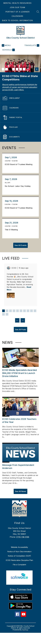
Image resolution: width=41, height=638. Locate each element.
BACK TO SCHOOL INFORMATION (17, 20)
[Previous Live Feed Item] (17, 320)
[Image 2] (6, 69)
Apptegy (25, 630)
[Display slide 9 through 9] (31, 310)
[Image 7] (24, 69)
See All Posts (20, 329)
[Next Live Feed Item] (23, 320)
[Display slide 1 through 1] (3, 310)
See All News (20, 491)
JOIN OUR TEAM (17, 7)
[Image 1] (3, 69)
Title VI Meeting (12, 230)
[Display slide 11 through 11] (3, 314)
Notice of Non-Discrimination (19, 551)
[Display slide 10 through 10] (35, 310)
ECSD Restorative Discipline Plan (19, 560)
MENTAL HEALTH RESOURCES (17, 3)
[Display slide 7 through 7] (24, 310)
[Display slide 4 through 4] (14, 310)
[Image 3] (10, 69)
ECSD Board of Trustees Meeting (19, 164)
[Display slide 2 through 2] (7, 310)
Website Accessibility (19, 547)
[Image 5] (17, 69)
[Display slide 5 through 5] (17, 310)
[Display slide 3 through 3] (10, 310)
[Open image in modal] (11, 295)
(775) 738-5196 (22, 537)
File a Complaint (19, 564)
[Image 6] (20, 69)
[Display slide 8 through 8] (28, 310)
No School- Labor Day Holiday (18, 186)
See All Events (20, 245)
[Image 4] (13, 69)
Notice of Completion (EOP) (19, 556)
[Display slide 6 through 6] (21, 310)
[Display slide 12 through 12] (7, 314)
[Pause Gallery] (36, 69)
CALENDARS (17, 16)
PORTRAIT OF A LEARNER (17, 12)
